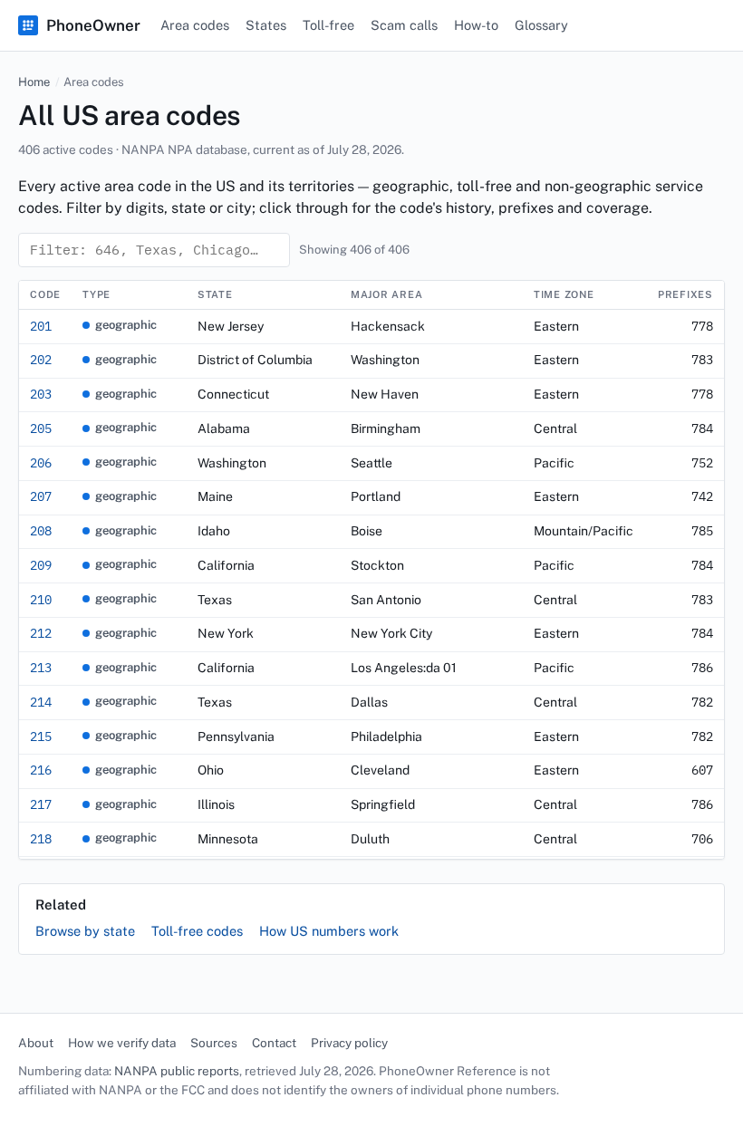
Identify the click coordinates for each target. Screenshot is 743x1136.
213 (41, 667)
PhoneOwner (93, 25)
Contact (274, 1042)
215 (41, 736)
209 (41, 565)
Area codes (194, 25)
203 (41, 394)
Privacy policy (349, 1042)
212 (41, 633)
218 (41, 839)
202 (41, 359)
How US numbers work (329, 931)
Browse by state (85, 931)
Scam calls (404, 25)
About (35, 1042)
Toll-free (328, 25)
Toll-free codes (197, 931)
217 (41, 804)
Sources (213, 1042)
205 (41, 428)
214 (41, 702)
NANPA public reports (176, 1071)
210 (41, 600)
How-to (476, 25)
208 (41, 531)
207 (41, 496)
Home (34, 82)
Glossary (541, 25)
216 (41, 770)
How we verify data (122, 1042)
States (266, 25)
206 (41, 463)
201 (41, 326)
